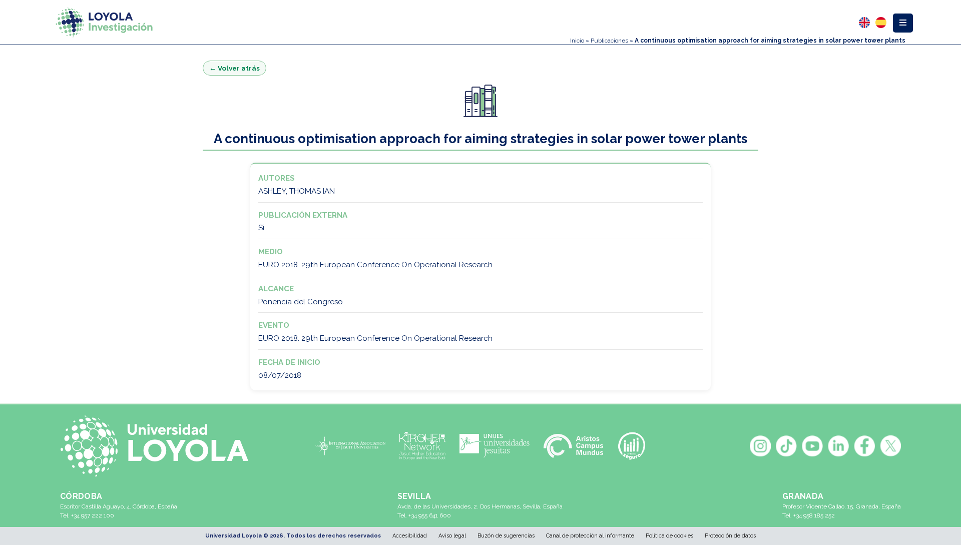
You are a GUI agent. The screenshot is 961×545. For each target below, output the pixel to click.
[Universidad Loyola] (159, 446)
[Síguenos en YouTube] (812, 445)
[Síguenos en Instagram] (760, 445)
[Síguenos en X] (890, 445)
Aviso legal (452, 535)
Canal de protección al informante (590, 535)
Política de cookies (669, 535)
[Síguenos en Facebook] (864, 445)
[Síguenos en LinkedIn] (838, 445)
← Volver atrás (234, 68)
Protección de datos (730, 535)
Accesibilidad (409, 535)
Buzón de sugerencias (506, 535)
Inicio (577, 40)
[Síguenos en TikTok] (786, 445)
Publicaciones (609, 40)
